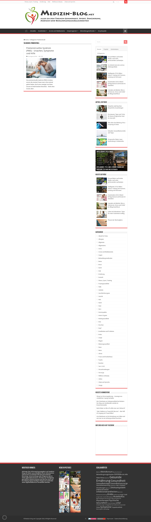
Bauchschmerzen (117, 472)
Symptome (105, 507)
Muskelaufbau (118, 497)
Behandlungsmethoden (87, 31)
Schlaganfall (108, 505)
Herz (100, 309)
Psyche (101, 360)
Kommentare (114, 49)
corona (117, 474)
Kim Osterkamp (101, 401)
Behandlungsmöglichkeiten (105, 474)
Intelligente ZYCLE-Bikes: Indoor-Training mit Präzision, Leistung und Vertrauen (116, 75)
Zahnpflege (106, 509)
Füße (100, 287)
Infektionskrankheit (102, 489)
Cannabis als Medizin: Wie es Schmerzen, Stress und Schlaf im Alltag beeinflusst (116, 91)
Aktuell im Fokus (103, 236)
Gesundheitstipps (103, 483)
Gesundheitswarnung (103, 485)
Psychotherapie (112, 503)
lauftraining (116, 494)
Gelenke (101, 290)
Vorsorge (101, 372)
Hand (100, 302)
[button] (4, 517)
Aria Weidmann (101, 416)
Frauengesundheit (32, 56)
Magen (101, 341)
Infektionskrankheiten (106, 491)
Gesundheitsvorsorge (119, 483)
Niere (100, 350)
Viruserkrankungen (104, 369)
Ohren (100, 353)
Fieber (98, 478)
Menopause (110, 497)
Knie (100, 322)
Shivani (99, 396)
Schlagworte (101, 53)
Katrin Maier (100, 408)
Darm (100, 268)
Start (26, 31)
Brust (100, 264)
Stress (98, 507)
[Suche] (125, 1)
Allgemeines (102, 245)
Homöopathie (103, 312)
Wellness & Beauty (57, 2)
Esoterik (101, 277)
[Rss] (113, 2)
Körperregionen (72, 31)
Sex (112, 505)
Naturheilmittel (100, 498)
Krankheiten (42, 31)
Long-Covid (123, 494)
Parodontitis (107, 498)
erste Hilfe (124, 474)
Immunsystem (118, 487)
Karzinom (120, 492)
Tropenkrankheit (117, 507)
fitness (102, 478)
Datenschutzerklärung (121, 518)
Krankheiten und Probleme (106, 331)
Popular (106, 49)
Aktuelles (33, 31)
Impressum (110, 518)
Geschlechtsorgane (104, 293)
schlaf (118, 503)
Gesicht (101, 296)
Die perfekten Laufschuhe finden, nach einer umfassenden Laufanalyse (115, 58)
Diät (49, 2)
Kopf (100, 328)
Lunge (100, 337)
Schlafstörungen (100, 505)
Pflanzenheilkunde (116, 498)
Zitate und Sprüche (70, 2)
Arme (100, 248)
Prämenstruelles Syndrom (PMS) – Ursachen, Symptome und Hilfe (40, 51)
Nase (100, 347)
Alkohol (98, 472)
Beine (100, 261)
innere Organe (103, 315)
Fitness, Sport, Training (31, 2)
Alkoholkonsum (106, 472)
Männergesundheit (104, 344)
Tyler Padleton (101, 411)
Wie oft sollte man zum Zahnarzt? (115, 408)
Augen (100, 255)
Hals (100, 299)
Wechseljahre (99, 509)
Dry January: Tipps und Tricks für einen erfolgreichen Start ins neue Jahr (116, 116)
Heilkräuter (113, 485)
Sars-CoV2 (102, 366)
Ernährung (43, 2)
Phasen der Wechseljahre (115, 220)
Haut (100, 306)
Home (27, 39)
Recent (99, 49)
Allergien (101, 239)
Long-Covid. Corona (101, 497)
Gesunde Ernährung (109, 478)
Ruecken (101, 363)
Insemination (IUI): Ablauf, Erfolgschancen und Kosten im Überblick (117, 83)
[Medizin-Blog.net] (63, 15)
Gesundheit (118, 480)
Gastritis (107, 478)
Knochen (101, 325)
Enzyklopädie (102, 31)
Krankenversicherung (101, 494)
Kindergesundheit (104, 318)
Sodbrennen (116, 505)
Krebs (100, 334)
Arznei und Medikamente (57, 31)
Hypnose (108, 488)
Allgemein (101, 242)
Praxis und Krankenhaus (105, 356)
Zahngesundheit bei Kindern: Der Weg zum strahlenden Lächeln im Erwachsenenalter (110, 403)
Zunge (100, 385)
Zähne (100, 379)
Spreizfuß (122, 505)
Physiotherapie (102, 500)
